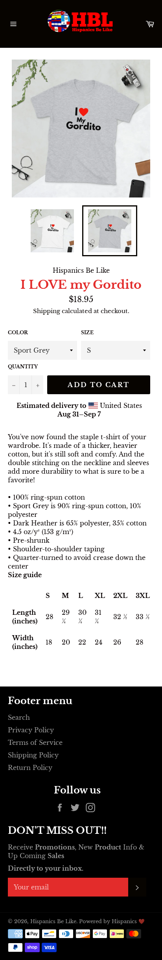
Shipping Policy (33, 755)
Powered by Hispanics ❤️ (112, 921)
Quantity (23, 367)
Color (18, 332)
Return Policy (30, 768)
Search (19, 717)
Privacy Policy (31, 730)
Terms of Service (35, 742)
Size (87, 332)
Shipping (46, 311)
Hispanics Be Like (53, 921)
